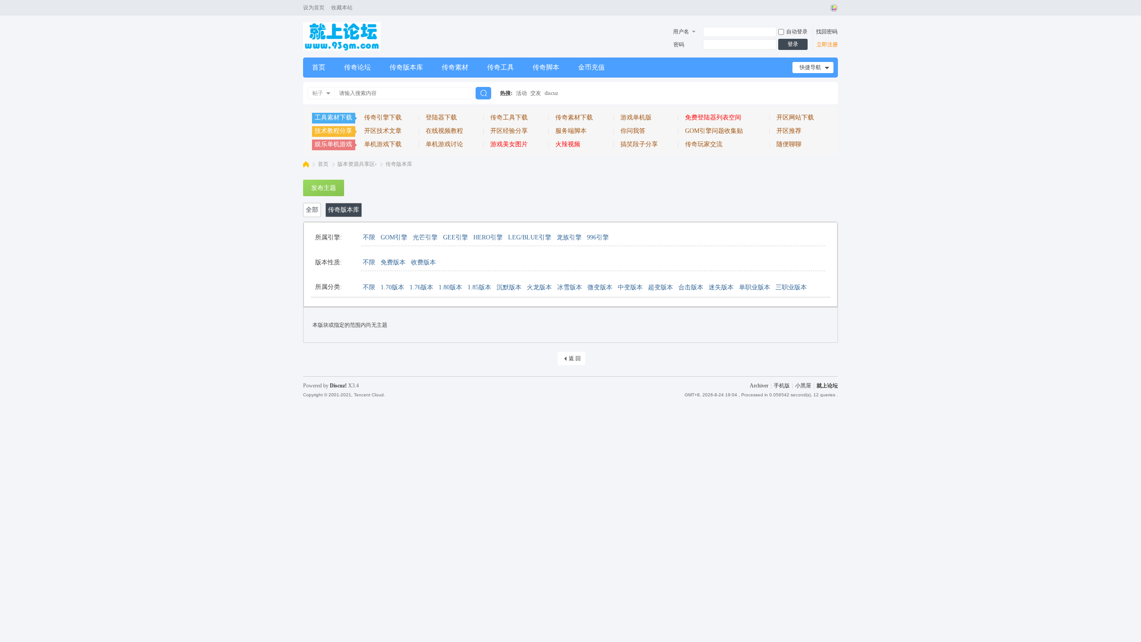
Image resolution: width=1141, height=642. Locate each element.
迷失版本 (721, 287)
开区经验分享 (509, 131)
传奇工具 (500, 67)
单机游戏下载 (383, 144)
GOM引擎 (394, 237)
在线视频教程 (444, 131)
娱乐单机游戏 (333, 144)
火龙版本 (539, 287)
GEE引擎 (455, 237)
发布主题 (323, 188)
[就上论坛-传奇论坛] (342, 48)
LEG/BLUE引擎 (529, 237)
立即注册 (827, 44)
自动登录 (797, 32)
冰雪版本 (569, 287)
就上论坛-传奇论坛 (306, 164)
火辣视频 (567, 144)
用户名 (681, 32)
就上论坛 (827, 386)
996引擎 (598, 237)
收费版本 (423, 262)
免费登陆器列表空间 (713, 117)
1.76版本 (421, 287)
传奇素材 (455, 67)
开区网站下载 (795, 117)
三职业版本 (791, 287)
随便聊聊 (788, 144)
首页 (318, 67)
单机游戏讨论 (444, 144)
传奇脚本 (546, 67)
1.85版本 (479, 287)
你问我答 (632, 131)
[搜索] (483, 93)
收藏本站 (342, 7)
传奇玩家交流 (703, 144)
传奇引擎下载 (383, 117)
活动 (521, 93)
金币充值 (591, 67)
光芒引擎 (425, 237)
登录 (793, 44)
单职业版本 (754, 287)
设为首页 (313, 7)
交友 (535, 93)
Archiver (759, 386)
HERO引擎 (488, 237)
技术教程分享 (333, 131)
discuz (551, 93)
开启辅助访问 (825, 8)
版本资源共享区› (357, 164)
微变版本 (599, 287)
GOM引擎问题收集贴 (714, 131)
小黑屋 (803, 386)
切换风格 (833, 8)
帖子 (317, 93)
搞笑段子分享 (639, 144)
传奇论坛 (357, 67)
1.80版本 (450, 287)
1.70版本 (392, 287)
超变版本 (660, 287)
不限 (369, 237)
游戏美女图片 (509, 144)
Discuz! (338, 386)
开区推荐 (788, 131)
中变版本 (630, 287)
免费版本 (393, 262)
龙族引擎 (569, 237)
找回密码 (826, 32)
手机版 (782, 386)
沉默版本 (509, 287)
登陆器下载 (441, 117)
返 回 (575, 358)
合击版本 (690, 287)
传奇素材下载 (574, 117)
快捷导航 (810, 67)
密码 (678, 44)
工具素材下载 (333, 117)
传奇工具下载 (509, 117)
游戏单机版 (636, 117)
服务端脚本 (571, 131)
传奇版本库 (406, 67)
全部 (312, 209)
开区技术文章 (383, 131)
